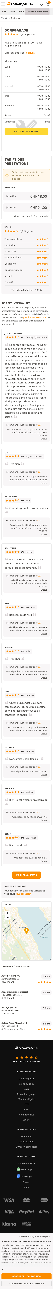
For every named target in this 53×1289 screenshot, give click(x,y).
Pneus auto (26, 1136)
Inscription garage (26, 1094)
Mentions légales (26, 1099)
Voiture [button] (30, 52)
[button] (20, 34)
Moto (12, 11)
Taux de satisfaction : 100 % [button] (26, 290)
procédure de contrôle (34, 317)
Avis (26, 1088)
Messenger (27, 1176)
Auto (3, 11)
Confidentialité (26, 1114)
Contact (26, 1182)
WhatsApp (26, 1169)
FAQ (26, 1187)
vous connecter (23, 893)
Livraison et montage (37, 11)
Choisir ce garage (26, 131)
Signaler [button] (44, 439)
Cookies (26, 1119)
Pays (26, 1109)
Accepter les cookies (26, 1276)
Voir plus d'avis (26, 875)
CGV (26, 1104)
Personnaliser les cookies (26, 1283)
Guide (21, 11)
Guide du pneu (26, 1083)
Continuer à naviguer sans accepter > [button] (34, 1236)
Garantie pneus (26, 1078)
